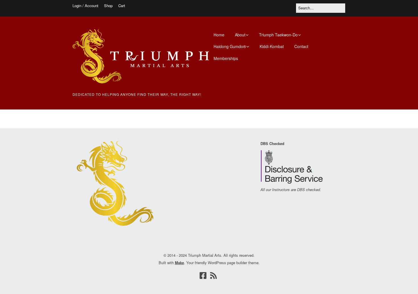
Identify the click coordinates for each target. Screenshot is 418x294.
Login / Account (85, 5)
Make (179, 262)
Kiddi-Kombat (272, 46)
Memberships (226, 58)
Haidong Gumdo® (230, 46)
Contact (301, 46)
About (240, 35)
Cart (121, 5)
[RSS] (213, 275)
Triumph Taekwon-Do (278, 35)
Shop (108, 5)
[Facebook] (203, 275)
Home (219, 35)
